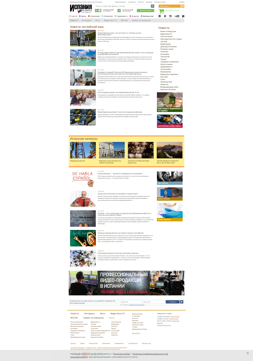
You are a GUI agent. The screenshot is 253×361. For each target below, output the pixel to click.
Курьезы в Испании (168, 89)
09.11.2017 (101, 70)
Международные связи (169, 87)
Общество (164, 84)
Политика (164, 52)
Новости (74, 16)
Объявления (108, 16)
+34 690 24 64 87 (108, 10)
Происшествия (166, 82)
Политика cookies (91, 347)
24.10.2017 (101, 90)
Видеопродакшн (120, 2)
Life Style (163, 41)
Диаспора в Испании (168, 46)
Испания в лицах (166, 49)
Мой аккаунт (136, 333)
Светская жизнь (166, 36)
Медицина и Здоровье (169, 74)
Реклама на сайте (160, 2)
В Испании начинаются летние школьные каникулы (118, 253)
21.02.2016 (101, 171)
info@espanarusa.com (164, 325)
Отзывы (134, 327)
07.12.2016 (101, 110)
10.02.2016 (101, 191)
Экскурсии (135, 16)
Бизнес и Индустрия (168, 31)
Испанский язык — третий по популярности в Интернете (120, 174)
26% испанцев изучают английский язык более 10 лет (118, 92)
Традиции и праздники (169, 62)
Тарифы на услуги (137, 322)
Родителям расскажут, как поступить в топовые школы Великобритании (119, 34)
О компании (132, 2)
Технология (164, 57)
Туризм (163, 59)
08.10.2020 (101, 30)
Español (181, 2)
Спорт (162, 79)
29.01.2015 (101, 231)
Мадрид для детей (77, 161)
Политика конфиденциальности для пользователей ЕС (112, 347)
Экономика (164, 54)
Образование (165, 72)
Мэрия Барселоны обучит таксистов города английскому (120, 112)
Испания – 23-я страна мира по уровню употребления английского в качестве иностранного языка (124, 214)
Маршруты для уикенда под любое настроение (110, 162)
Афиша (83, 16)
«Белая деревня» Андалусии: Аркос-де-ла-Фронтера (168, 162)
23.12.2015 (101, 211)
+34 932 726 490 (174, 316)
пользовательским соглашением (136, 305)
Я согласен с (133, 305)
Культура (164, 77)
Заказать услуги (172, 10)
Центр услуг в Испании (95, 2)
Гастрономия (165, 69)
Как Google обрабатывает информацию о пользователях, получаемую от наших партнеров (95, 349)
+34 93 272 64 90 (127, 10)
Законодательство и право (171, 39)
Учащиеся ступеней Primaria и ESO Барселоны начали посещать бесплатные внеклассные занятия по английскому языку (122, 73)
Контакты (141, 2)
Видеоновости (166, 34)
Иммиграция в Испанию (139, 329)
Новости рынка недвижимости (100, 330)
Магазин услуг (148, 16)
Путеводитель (133, 343)
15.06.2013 (101, 251)
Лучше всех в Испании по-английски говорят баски (118, 194)
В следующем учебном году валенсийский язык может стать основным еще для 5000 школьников (125, 53)
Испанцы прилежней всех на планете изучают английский (120, 233)
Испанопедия (95, 16)
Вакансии (149, 2)
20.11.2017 (101, 50)
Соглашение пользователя (77, 347)
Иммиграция (165, 44)
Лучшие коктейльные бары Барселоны (138, 162)
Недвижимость (122, 16)
